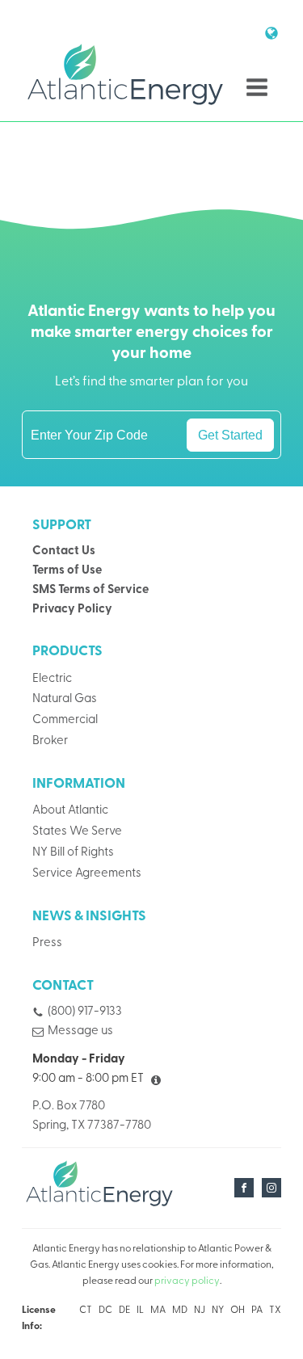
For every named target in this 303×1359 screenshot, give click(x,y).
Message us (80, 1031)
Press (47, 943)
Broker (50, 741)
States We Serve (77, 832)
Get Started (230, 434)
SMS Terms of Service (90, 590)
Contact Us (63, 551)
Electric (52, 679)
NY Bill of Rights (73, 853)
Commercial (65, 720)
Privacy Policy (72, 610)
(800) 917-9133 (85, 1012)
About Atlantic (70, 811)
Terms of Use (67, 571)
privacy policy (187, 1281)
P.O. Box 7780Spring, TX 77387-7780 (91, 1116)
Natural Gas (64, 699)
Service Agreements (86, 874)
